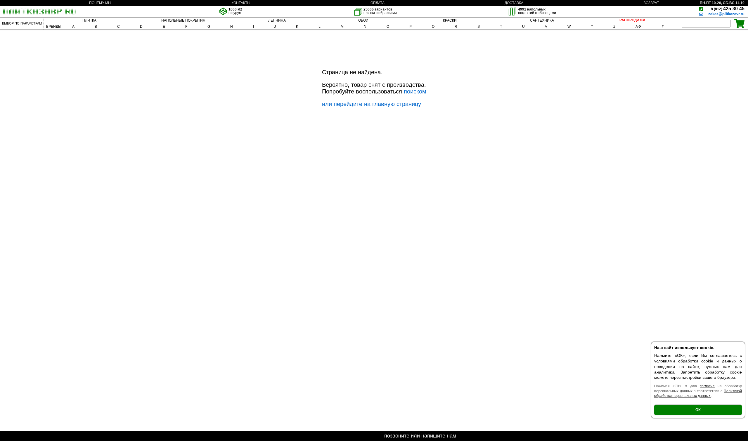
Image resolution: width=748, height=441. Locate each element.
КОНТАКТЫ (240, 3)
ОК (698, 410)
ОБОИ (363, 20)
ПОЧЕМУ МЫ (100, 3)
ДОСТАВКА (514, 3)
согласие (707, 386)
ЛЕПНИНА (277, 20)
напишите (433, 436)
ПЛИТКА (89, 20)
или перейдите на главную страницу (371, 104)
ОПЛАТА (377, 3)
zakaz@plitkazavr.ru (726, 14)
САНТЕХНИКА (542, 20)
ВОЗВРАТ (651, 3)
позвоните (396, 436)
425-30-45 (727, 8)
